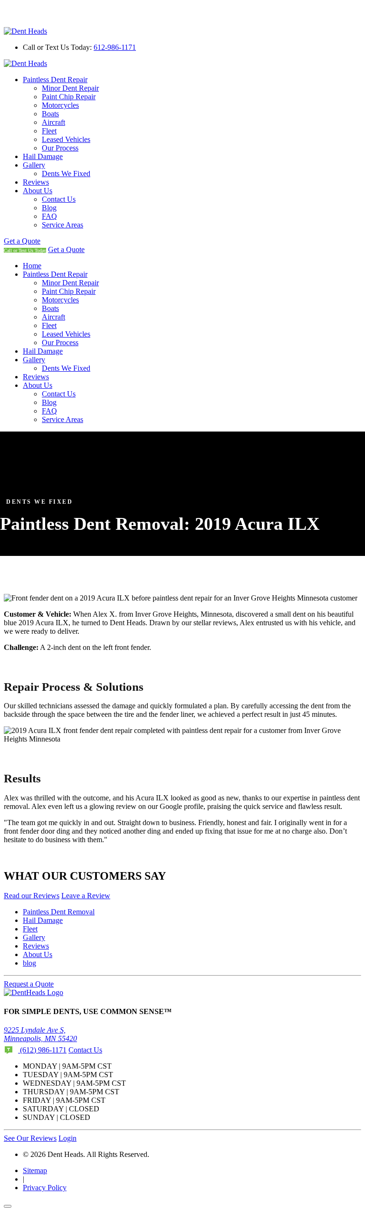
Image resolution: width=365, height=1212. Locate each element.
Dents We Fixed (66, 173)
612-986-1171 (115, 47)
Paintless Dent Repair (55, 79)
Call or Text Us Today (25, 250)
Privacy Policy (45, 1188)
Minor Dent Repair (70, 88)
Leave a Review (85, 896)
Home (32, 266)
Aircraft (53, 122)
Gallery (34, 165)
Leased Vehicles (66, 139)
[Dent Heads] (25, 31)
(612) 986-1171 (42, 1050)
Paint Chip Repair (69, 97)
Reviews (36, 182)
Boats (50, 114)
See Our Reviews (30, 1138)
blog (29, 963)
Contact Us (59, 199)
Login (67, 1138)
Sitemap (35, 1170)
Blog (49, 208)
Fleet (49, 131)
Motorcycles (60, 105)
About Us (37, 191)
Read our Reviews (31, 896)
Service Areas (62, 225)
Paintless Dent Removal (59, 912)
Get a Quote (22, 241)
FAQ (49, 216)
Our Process (60, 148)
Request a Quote (29, 984)
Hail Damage (43, 156)
